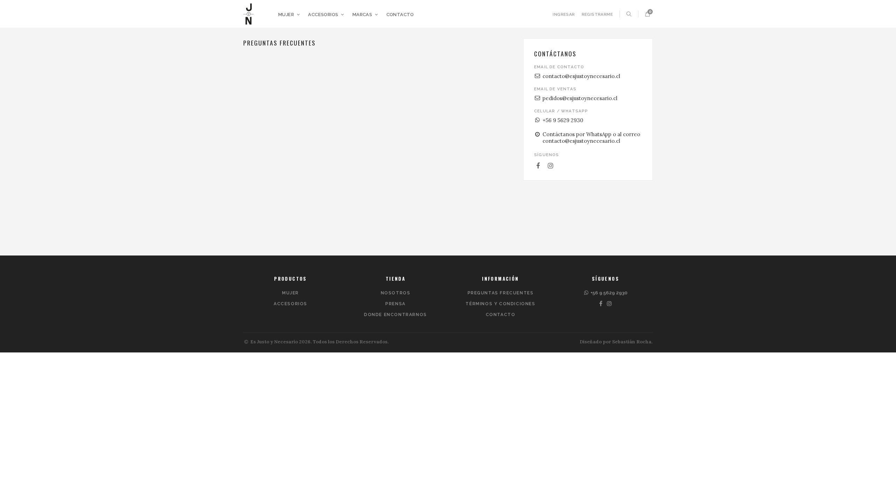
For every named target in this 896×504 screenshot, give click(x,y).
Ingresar (564, 14)
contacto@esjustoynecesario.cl (581, 76)
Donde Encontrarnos (395, 314)
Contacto (400, 14)
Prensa (395, 303)
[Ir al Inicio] (248, 14)
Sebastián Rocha (631, 342)
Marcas (362, 14)
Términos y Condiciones (500, 303)
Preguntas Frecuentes (501, 292)
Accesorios (323, 14)
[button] (647, 14)
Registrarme (597, 14)
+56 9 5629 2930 (562, 120)
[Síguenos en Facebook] (538, 165)
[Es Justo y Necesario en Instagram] (610, 303)
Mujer (286, 14)
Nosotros (396, 292)
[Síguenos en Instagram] (551, 165)
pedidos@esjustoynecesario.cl (579, 98)
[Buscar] (628, 14)
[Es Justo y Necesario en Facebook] (601, 303)
